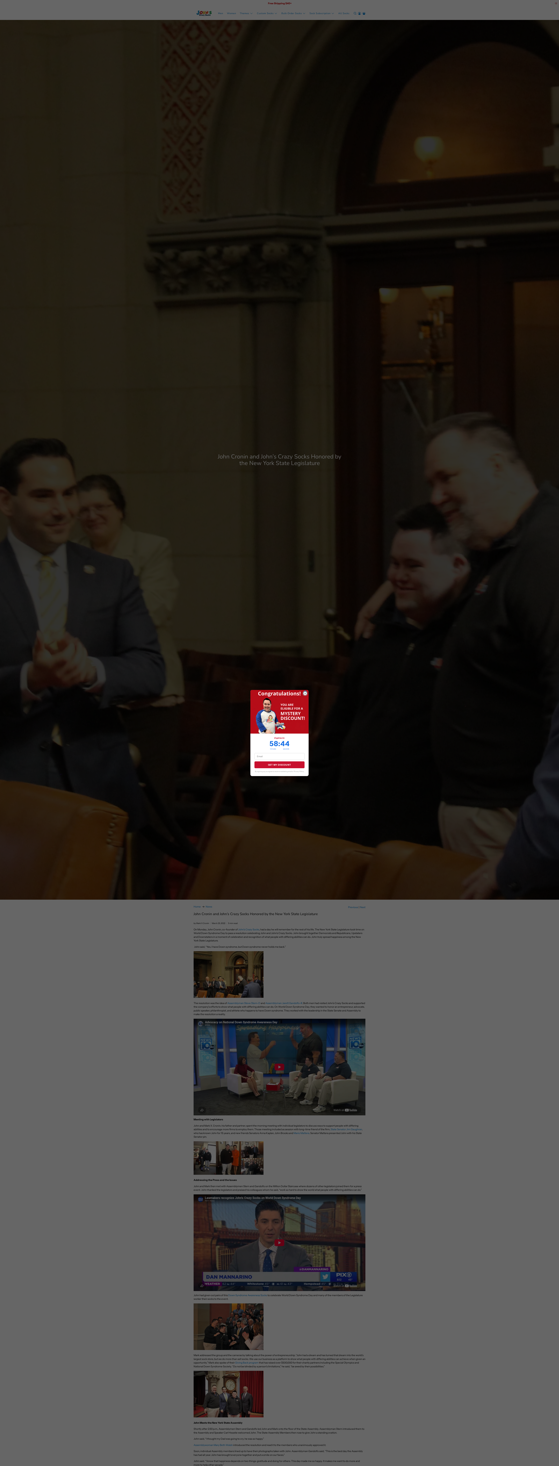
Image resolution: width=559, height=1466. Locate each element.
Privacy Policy (299, 771)
